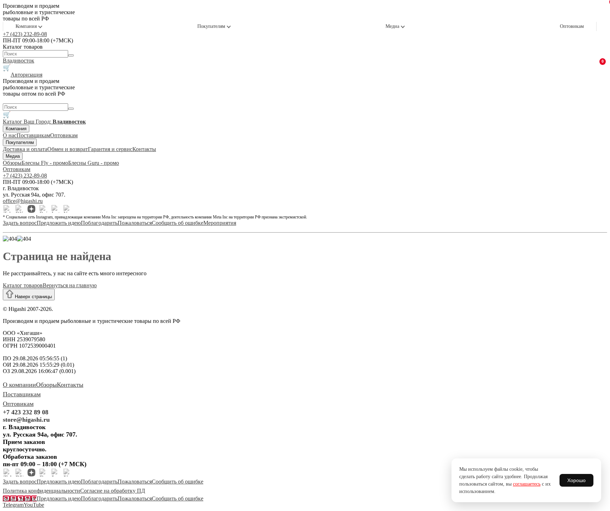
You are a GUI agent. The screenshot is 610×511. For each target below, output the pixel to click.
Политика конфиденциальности (41, 491)
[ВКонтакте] (19, 209)
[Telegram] (7, 209)
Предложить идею (59, 223)
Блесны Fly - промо (45, 163)
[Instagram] (55, 209)
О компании (19, 384)
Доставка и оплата (25, 149)
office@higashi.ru (23, 201)
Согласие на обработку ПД (112, 491)
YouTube (34, 505)
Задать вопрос (20, 223)
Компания (26, 26)
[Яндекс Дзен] (31, 209)
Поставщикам (33, 135)
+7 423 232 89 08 (25, 412)
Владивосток (18, 61)
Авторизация (26, 75)
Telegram (13, 505)
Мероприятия (219, 223)
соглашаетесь (526, 484)
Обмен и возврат (67, 149)
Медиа (392, 26)
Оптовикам (572, 26)
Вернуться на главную (70, 285)
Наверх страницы (32, 296)
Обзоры (12, 163)
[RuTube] (43, 209)
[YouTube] (67, 209)
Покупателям (211, 26)
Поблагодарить (99, 223)
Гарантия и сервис (110, 149)
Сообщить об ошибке (177, 223)
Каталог (13, 122)
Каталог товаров (23, 285)
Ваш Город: (55, 122)
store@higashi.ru (26, 419)
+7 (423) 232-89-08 (25, 34)
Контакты (144, 149)
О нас (10, 135)
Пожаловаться (135, 223)
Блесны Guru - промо (93, 163)
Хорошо (576, 480)
